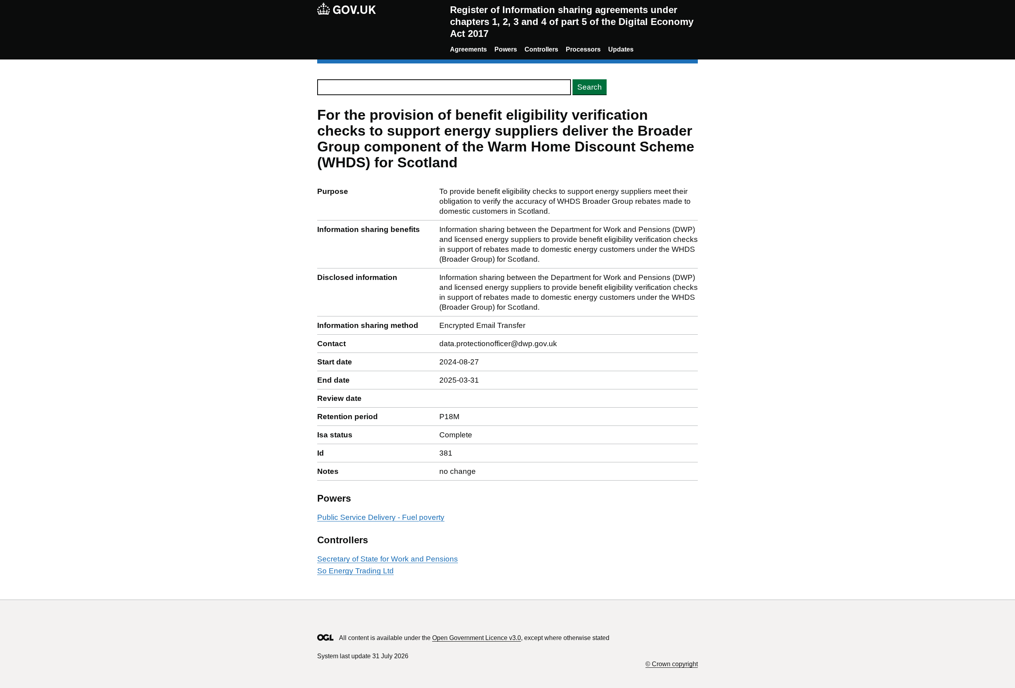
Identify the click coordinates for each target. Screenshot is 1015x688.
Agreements (468, 49)
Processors (583, 49)
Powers (505, 49)
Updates (621, 49)
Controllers (541, 49)
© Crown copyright (671, 664)
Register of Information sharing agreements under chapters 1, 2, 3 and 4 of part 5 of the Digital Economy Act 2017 (571, 21)
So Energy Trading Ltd (355, 571)
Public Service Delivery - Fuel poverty (380, 517)
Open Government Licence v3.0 (476, 637)
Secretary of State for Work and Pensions (387, 559)
